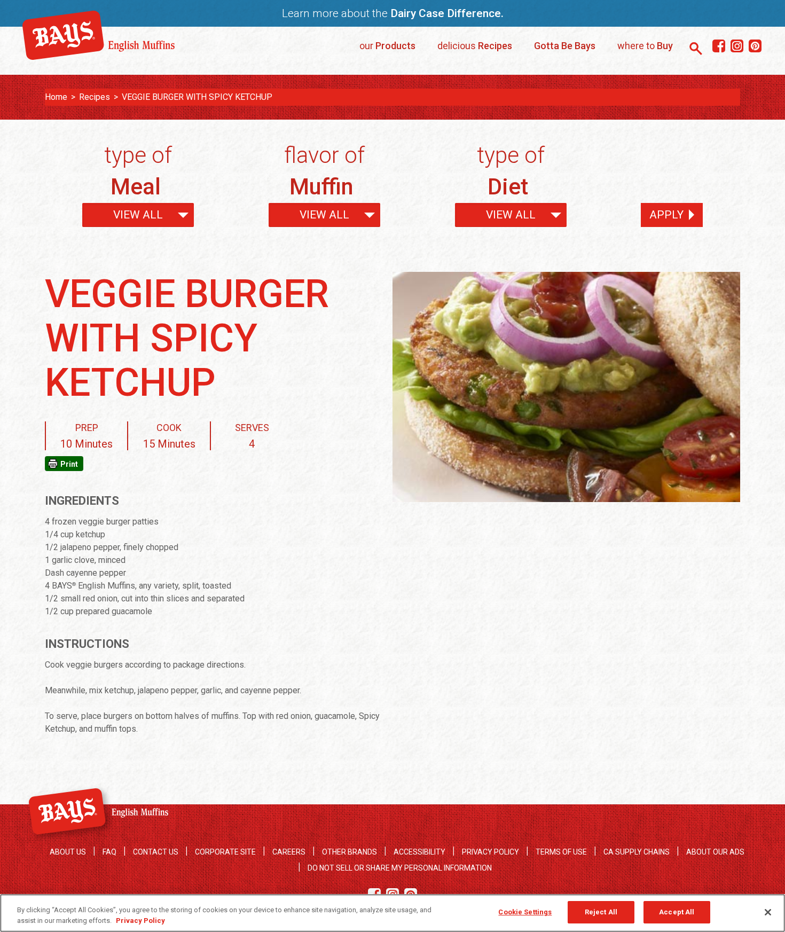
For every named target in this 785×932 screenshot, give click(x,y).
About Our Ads (715, 852)
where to (645, 45)
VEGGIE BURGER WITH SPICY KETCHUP (197, 97)
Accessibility (419, 852)
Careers (288, 852)
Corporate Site (225, 852)
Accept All (676, 912)
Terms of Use (561, 852)
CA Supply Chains (636, 852)
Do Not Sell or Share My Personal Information (400, 868)
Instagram (736, 46)
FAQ (109, 852)
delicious (474, 45)
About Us (68, 852)
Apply (666, 214)
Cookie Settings (525, 912)
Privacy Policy (490, 852)
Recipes (94, 97)
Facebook (718, 46)
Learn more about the (393, 13)
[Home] (98, 56)
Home (56, 97)
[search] (695, 48)
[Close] (768, 912)
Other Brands (349, 852)
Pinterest (755, 46)
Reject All (601, 912)
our (387, 45)
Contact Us (155, 852)
